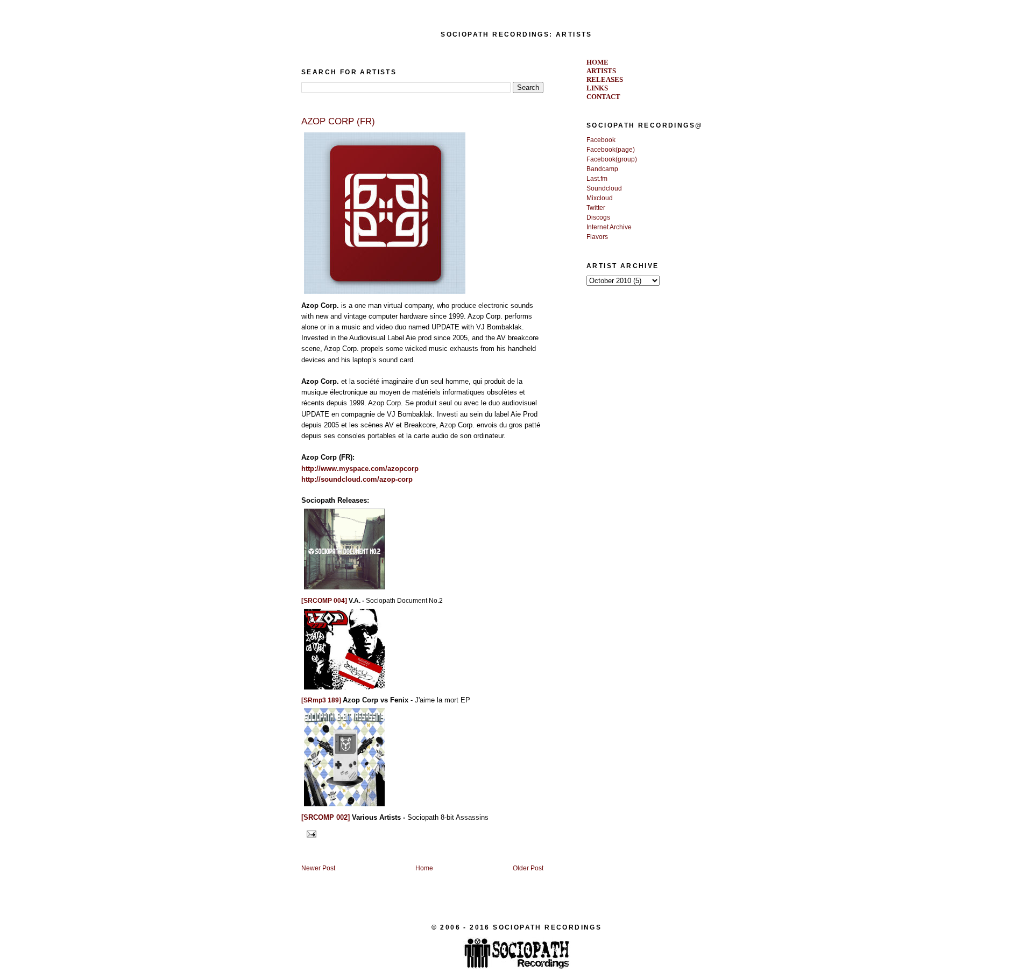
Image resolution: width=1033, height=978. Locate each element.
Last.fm (596, 178)
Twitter (595, 208)
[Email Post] (310, 833)
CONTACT (603, 97)
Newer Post (318, 868)
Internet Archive (609, 227)
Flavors (597, 237)
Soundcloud (604, 188)
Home (424, 868)
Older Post (528, 868)
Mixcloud (599, 198)
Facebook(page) (610, 149)
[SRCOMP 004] (324, 600)
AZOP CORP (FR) (338, 121)
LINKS (597, 88)
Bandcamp (602, 169)
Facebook (600, 140)
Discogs (598, 217)
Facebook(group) (611, 159)
